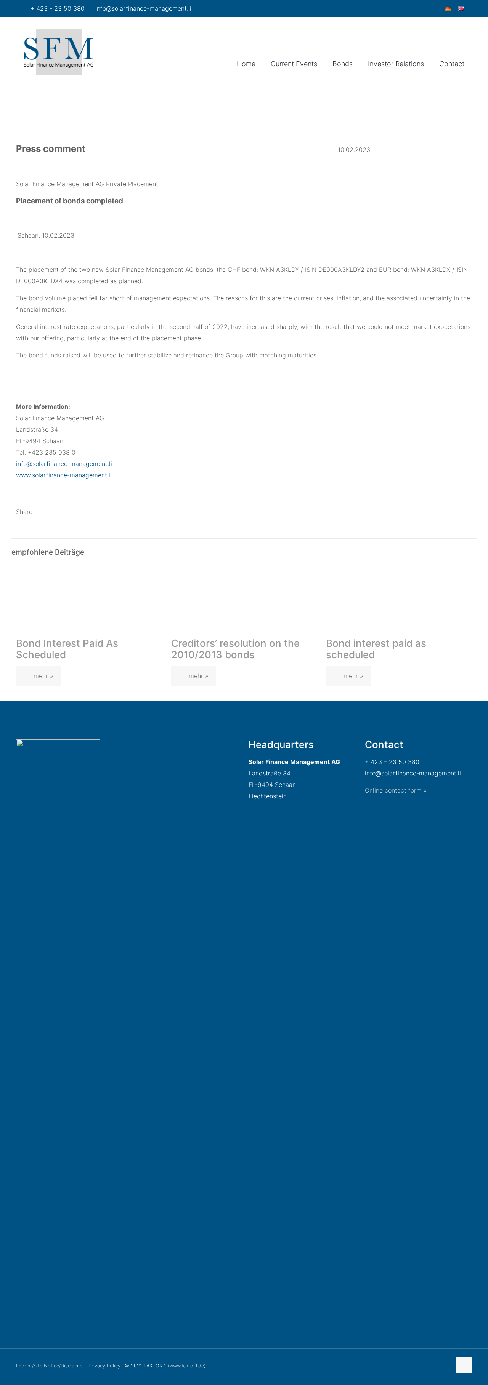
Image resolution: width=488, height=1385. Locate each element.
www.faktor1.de (186, 1366)
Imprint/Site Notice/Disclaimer (50, 1366)
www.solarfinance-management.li (64, 475)
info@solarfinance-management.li (143, 8)
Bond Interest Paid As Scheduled (67, 649)
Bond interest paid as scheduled (376, 649)
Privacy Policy (104, 1366)
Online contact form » (396, 790)
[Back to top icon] (464, 1365)
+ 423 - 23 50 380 (57, 8)
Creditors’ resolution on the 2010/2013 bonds (235, 649)
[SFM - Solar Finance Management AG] (58, 51)
